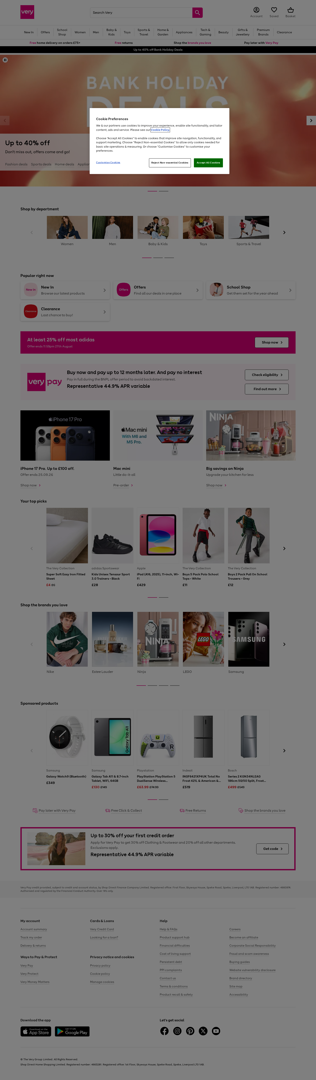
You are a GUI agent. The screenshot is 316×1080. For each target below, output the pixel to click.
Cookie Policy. (160, 130)
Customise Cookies (108, 162)
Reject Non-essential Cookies (170, 162)
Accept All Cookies (208, 162)
